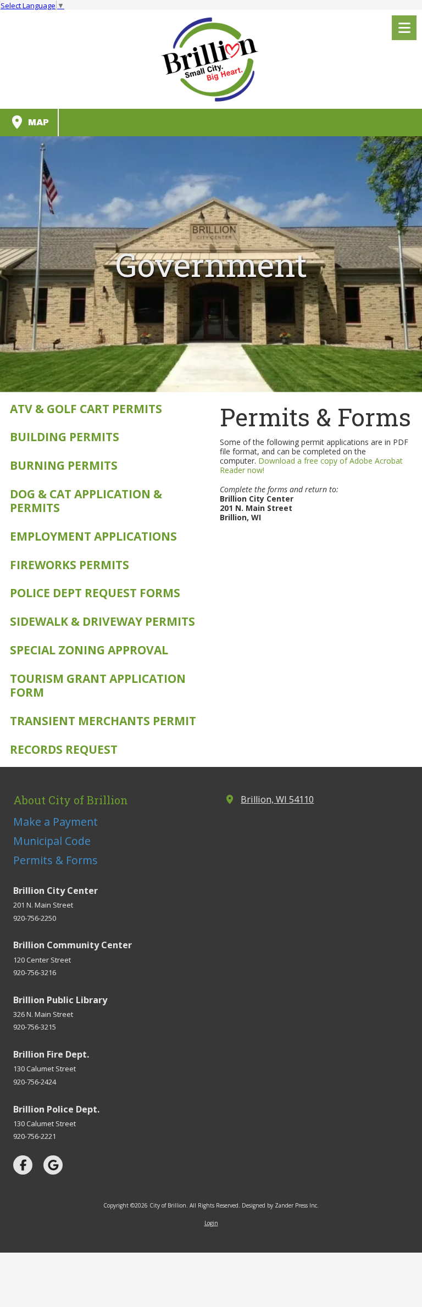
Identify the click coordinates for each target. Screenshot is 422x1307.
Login (211, 1223)
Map (37, 122)
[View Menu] (404, 27)
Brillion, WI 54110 (277, 799)
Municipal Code (52, 840)
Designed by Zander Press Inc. (280, 1205)
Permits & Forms (55, 860)
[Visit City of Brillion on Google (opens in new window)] (53, 1165)
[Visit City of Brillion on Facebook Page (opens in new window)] (22, 1165)
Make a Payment (55, 821)
